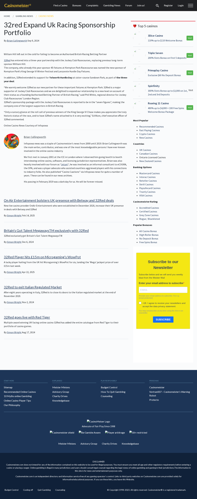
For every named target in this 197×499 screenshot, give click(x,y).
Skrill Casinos (146, 184)
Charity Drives (60, 396)
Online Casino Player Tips (17, 400)
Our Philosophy (12, 405)
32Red (7, 60)
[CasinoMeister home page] (18, 5)
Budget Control (109, 387)
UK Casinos (145, 149)
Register (168, 5)
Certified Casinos (148, 211)
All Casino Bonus (148, 231)
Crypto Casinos (147, 133)
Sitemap (8, 387)
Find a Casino (60, 5)
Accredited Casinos (149, 207)
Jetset (64, 164)
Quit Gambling (44, 490)
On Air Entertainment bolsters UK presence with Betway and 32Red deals (59, 200)
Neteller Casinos (148, 180)
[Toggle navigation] (157, 5)
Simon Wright (14, 215)
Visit (190, 38)
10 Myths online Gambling (18, 396)
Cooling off (28, 490)
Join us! (141, 5)
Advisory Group (60, 391)
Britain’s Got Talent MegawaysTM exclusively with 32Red (46, 230)
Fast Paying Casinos (149, 130)
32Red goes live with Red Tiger (27, 317)
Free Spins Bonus (148, 242)
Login (181, 5)
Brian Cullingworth (17, 40)
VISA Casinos (146, 195)
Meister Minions (61, 387)
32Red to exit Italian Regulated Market (33, 287)
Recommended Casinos (151, 126)
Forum (128, 5)
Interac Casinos (147, 177)
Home (7, 16)
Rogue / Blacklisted (149, 218)
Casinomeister (157, 387)
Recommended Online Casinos (20, 391)
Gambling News (111, 5)
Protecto (154, 399)
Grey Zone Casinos (149, 215)
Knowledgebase (60, 400)
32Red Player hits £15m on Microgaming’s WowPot (42, 257)
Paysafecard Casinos (150, 188)
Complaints (92, 5)
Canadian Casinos (148, 153)
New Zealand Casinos (150, 161)
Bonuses (76, 5)
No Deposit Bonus (148, 238)
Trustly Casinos (147, 191)
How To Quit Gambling (113, 391)
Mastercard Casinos (149, 173)
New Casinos (146, 137)
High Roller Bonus (149, 234)
